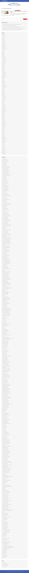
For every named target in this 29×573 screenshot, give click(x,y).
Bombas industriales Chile (6, 190)
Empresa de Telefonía (5, 289)
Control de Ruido (5, 256)
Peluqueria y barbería (5, 420)
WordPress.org (4, 566)
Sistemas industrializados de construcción (8, 509)
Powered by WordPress (14, 571)
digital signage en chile (5, 281)
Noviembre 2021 (4, 96)
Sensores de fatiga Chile (6, 495)
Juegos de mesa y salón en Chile (7, 366)
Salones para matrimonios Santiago (7, 486)
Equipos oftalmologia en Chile (6, 303)
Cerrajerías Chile (5, 228)
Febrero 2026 (3, 42)
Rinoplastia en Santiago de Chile (7, 480)
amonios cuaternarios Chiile (6, 167)
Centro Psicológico (5, 218)
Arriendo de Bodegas (5, 171)
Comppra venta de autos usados (7, 242)
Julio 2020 (3, 113)
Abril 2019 (3, 132)
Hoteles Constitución (5, 346)
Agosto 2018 (3, 142)
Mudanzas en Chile (5, 399)
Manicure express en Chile (6, 384)
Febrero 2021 (3, 104)
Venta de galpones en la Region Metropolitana (8, 547)
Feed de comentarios (5, 565)
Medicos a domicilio (5, 395)
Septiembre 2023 (4, 76)
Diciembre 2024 (4, 58)
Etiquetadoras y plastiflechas (6, 308)
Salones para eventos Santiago (6, 485)
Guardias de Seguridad (5, 337)
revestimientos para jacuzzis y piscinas (7, 476)
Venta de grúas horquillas (6, 548)
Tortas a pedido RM (5, 524)
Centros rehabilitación (5, 223)
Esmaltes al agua (5, 304)
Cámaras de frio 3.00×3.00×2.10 (7, 204)
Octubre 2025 (3, 47)
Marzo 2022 (3, 94)
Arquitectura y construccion (6, 170)
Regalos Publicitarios (5, 466)
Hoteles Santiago (5, 352)
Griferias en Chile (5, 332)
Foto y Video (4, 322)
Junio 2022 (3, 90)
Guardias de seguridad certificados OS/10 (8, 338)
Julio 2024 (3, 63)
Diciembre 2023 (4, 72)
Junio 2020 (3, 114)
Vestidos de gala (5, 552)
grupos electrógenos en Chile (6, 334)
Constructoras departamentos (6, 247)
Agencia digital (4, 162)
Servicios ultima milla (5, 501)
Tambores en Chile (5, 519)
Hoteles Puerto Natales (6, 351)
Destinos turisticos (5, 280)
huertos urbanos (5, 353)
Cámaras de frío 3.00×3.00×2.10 (7, 203)
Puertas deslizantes (5, 458)
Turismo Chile (4, 534)
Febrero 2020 (3, 119)
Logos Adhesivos (5, 382)
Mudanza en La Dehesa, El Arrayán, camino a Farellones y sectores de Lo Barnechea (13, 28)
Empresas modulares (5, 294)
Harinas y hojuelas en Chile (6, 339)
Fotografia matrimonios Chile (6, 323)
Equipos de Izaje (5, 300)
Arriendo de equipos (5, 174)
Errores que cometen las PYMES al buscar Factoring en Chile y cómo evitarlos (12, 29)
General (4, 327)
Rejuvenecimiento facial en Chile (7, 470)
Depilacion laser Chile (5, 276)
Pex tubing (4, 424)
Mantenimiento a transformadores (7, 385)
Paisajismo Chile (5, 409)
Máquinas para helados (6, 390)
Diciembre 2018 (4, 137)
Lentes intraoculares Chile (6, 375)
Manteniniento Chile (5, 386)
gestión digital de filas (5, 329)
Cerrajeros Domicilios (5, 232)
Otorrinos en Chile (5, 408)
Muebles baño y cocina (5, 401)
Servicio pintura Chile (5, 499)
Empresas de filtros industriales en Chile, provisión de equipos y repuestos (12, 24)
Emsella (4, 295)
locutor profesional (5, 380)
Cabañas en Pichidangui (6, 194)
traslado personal (5, 528)
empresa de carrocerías (6, 286)
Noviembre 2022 (4, 85)
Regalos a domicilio (5, 463)
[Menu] (1, 1)
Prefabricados (4, 444)
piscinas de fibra (5, 427)
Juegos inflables (5, 367)
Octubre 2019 (3, 124)
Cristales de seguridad (5, 267)
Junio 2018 (3, 144)
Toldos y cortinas (5, 523)
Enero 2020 (3, 120)
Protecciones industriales (6, 457)
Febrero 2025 (3, 56)
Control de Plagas (5, 253)
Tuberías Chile (4, 533)
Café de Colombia (5, 198)
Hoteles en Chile (5, 348)
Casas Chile (4, 210)
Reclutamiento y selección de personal (7, 462)
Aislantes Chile (4, 165)
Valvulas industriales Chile (6, 538)
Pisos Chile (4, 428)
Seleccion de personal (5, 490)
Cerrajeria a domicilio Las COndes (7, 224)
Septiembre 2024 (4, 62)
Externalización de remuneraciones (7, 309)
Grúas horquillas (5, 333)
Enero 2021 (3, 105)
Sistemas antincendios (5, 505)
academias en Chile (5, 160)
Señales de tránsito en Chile (6, 491)
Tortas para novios (5, 525)
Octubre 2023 (3, 75)
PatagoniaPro (5, 0)
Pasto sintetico (4, 418)
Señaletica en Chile (5, 494)
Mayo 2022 (3, 91)
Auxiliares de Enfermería (6, 181)
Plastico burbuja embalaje (6, 439)
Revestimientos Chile (5, 475)
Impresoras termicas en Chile (6, 361)
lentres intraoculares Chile (6, 376)
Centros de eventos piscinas (6, 219)
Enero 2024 (3, 71)
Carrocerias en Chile (5, 208)
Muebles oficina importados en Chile (7, 404)
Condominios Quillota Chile (6, 246)
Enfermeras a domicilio (5, 296)
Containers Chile (5, 252)
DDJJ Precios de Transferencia (6, 271)
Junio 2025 (3, 52)
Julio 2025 (3, 51)
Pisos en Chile (4, 429)
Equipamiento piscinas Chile (6, 299)
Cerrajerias (4, 227)
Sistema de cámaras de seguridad (7, 504)
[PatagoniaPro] (14, 4)
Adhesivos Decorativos (5, 161)
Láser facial (4, 372)
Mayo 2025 (3, 53)
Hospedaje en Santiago (6, 342)
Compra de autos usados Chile (6, 243)
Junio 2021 (3, 101)
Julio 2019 (3, 128)
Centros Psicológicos (17, 10)
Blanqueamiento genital (6, 186)
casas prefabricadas (5, 213)
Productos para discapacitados (6, 452)
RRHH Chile (4, 482)
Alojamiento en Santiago (6, 166)
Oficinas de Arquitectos (5, 405)
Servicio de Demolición (6, 496)
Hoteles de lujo (5, 347)
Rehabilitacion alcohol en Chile (6, 467)
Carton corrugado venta (6, 209)
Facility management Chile (6, 315)
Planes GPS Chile (5, 438)
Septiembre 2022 (4, 86)
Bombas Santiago (5, 191)
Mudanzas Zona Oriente (6, 400)
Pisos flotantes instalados (6, 432)
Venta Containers (5, 539)
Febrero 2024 (3, 70)
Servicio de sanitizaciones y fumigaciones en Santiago (9, 25)
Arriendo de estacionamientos (6, 175)
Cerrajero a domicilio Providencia (7, 229)
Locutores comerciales (5, 381)
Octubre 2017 (3, 153)
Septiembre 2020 (4, 110)
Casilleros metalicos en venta (6, 214)
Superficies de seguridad (6, 514)
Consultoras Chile (5, 248)
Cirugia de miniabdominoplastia (6, 234)
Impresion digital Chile (5, 358)
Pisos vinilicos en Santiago (6, 434)
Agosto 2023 (3, 77)
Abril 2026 (3, 39)
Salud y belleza (4, 487)
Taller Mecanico (5, 515)
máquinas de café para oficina (6, 389)
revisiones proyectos (5, 477)
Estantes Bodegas (5, 305)
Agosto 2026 (3, 34)
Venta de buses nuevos (5, 543)
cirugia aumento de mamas (6, 233)
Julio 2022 (3, 89)
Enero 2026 (3, 43)
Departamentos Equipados (6, 272)
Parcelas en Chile (5, 415)
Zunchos (4, 557)
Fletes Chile (4, 319)
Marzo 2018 (3, 147)
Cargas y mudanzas (5, 205)
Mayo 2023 (3, 81)
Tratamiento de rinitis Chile (6, 530)
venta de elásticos (5, 544)
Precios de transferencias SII (6, 443)
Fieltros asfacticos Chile (6, 318)
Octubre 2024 (3, 61)
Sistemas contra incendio (6, 506)
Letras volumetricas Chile (6, 377)
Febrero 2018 (3, 148)
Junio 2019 (3, 129)
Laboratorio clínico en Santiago (6, 370)
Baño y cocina (4, 184)
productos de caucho (5, 448)
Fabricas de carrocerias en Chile (7, 314)
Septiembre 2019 (4, 125)
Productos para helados (6, 453)
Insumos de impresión (5, 365)
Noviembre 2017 (4, 152)
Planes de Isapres (5, 437)
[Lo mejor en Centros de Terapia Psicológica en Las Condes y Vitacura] (5, 12)
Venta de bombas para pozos (6, 542)
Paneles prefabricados (5, 413)
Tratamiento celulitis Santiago (6, 529)
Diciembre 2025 (4, 44)
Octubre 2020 (3, 109)
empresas (4, 290)
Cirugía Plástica (5, 236)
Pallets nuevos (4, 410)
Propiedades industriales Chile (6, 456)
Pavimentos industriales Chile (6, 419)
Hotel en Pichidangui (5, 343)
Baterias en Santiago (5, 185)
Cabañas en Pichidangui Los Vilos (7, 195)
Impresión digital (5, 357)
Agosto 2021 (3, 99)
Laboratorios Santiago (5, 371)
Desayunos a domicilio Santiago (7, 279)
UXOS (3, 537)
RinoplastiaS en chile (5, 481)
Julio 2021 (3, 100)
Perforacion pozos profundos (6, 423)
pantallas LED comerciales (6, 414)
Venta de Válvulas (5, 549)
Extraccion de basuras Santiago (6, 310)
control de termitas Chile (6, 257)
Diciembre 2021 (4, 95)
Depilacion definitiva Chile (6, 275)
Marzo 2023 (3, 82)
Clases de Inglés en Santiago (6, 237)
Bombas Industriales (5, 189)
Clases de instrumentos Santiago (7, 238)
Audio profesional (5, 179)
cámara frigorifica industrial (6, 199)
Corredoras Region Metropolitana (7, 262)
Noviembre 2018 (4, 138)
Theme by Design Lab (20, 571)
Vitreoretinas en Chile (5, 556)
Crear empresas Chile (5, 266)
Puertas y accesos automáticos (7, 461)
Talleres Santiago (5, 518)
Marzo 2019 (3, 133)
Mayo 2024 (3, 66)
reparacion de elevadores (6, 472)
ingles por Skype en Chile (6, 362)
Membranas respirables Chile (6, 396)
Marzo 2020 (3, 118)
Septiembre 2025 (4, 48)
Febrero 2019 (3, 134)
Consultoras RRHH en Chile (6, 251)
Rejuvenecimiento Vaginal (6, 471)
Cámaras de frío (5, 200)
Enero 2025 (3, 57)
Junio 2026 (3, 37)
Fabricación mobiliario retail (6, 313)
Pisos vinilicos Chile (5, 433)
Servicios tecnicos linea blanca (6, 500)
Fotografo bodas (5, 324)
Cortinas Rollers (5, 265)
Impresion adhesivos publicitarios (7, 356)
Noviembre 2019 (4, 123)
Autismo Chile (4, 180)
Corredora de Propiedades (6, 261)
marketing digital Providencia (6, 391)
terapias (4, 520)
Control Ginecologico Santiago (6, 260)
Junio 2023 (3, 80)
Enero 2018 (3, 149)
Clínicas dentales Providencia (6, 241)
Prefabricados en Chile (5, 447)
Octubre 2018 (3, 139)
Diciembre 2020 (4, 106)
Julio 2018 (3, 143)
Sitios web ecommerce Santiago (7, 510)
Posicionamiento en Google (6, 442)
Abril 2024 (3, 67)
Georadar (4, 328)
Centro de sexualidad (5, 217)
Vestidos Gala (4, 553)
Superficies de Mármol (5, 513)
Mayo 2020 (3, 115)
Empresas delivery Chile (6, 291)
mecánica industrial (5, 394)
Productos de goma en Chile (6, 451)
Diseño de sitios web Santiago (6, 284)
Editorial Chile (4, 285)
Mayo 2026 (3, 38)
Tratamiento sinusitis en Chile (6, 532)
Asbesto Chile (4, 176)
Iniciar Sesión (4, 562)
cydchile (4, 270)
